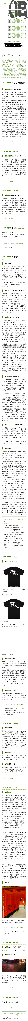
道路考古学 (16, 76)
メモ (22, 62)
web (3, 61)
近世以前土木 (7, 74)
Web (25, 60)
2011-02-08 (6, 787)
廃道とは (6, 68)
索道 (17, 73)
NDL (21, 59)
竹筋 (7, 73)
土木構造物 (18, 65)
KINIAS (17, 59)
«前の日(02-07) (11, 3)
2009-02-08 (6, 557)
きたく (5, 61)
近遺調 (6, 76)
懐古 (17, 68)
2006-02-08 (6, 228)
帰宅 (3, 68)
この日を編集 (5, 84)
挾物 (25, 68)
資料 (3, 74)
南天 (15, 64)
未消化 (14, 69)
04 (10, 12)
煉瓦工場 (20, 70)
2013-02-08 (6, 997)
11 (20, 12)
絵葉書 (20, 73)
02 (12, 13)
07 (14, 12)
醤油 (3, 77)
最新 (18, 3)
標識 (18, 69)
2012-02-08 (6, 942)
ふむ (14, 61)
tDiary (9, 1017)
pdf (10, 60)
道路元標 (11, 76)
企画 (4, 64)
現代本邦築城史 (6, 72)
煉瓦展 (15, 70)
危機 (18, 64)
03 (13, 13)
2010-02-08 (6, 723)
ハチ (10, 62)
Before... (6, 523)
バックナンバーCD (15, 62)
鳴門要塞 (19, 77)
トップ (4, 3)
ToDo (18, 60)
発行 (22, 72)
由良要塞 (18, 72)
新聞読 (8, 69)
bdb (10, 59)
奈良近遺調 (19, 66)
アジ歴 (16, 61)
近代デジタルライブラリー (17, 74)
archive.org (6, 59)
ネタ (7, 62)
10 (18, 12)
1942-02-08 (6, 83)
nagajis (3, 54)
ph (12, 60)
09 (17, 12)
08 (16, 12)
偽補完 (7, 64)
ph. (14, 60)
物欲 (23, 70)
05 (12, 12)
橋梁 (21, 69)
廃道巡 (10, 68)
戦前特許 (21, 68)
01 (10, 13)
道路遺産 (22, 76)
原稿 (21, 64)
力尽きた (12, 64)
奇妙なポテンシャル (11, 66)
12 (21, 12)
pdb (8, 60)
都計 (25, 76)
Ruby (8, 1018)
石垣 (3, 73)
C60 (13, 59)
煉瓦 (7, 70)
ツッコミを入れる (8, 142)
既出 (12, 69)
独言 (3, 59)
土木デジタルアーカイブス (9, 65)
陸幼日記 (7, 77)
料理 (5, 69)
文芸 (3, 69)
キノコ (20, 61)
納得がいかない (12, 73)
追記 (16, 5)
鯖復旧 (14, 77)
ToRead (22, 60)
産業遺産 (13, 72)
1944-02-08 (6, 191)
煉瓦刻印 (11, 70)
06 (13, 12)
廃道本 (14, 68)
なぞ (11, 61)
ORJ (5, 60)
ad (2, 56)
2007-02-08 (6, 257)
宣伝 (24, 66)
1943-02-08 (6, 151)
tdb (16, 60)
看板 (24, 72)
